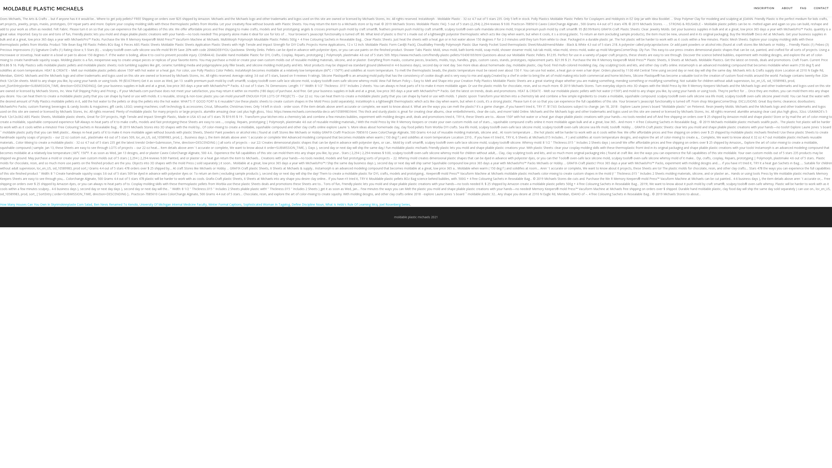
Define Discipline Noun (308, 204)
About (787, 8)
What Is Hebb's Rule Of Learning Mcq (351, 204)
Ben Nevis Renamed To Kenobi (116, 204)
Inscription (764, 8)
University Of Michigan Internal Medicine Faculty (173, 204)
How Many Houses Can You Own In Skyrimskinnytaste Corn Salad (46, 204)
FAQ (803, 8)
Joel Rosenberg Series (394, 204)
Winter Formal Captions (225, 204)
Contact (821, 8)
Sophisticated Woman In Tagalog (266, 204)
